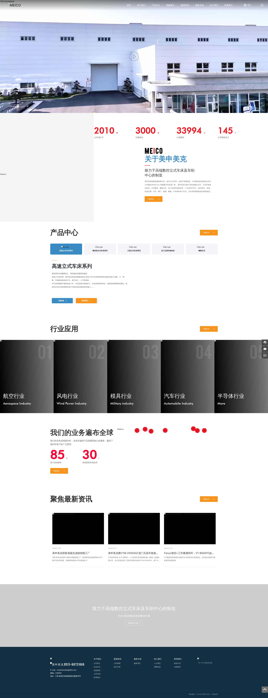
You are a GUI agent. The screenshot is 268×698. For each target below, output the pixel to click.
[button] (131, 108)
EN (249, 5)
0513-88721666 (74, 677)
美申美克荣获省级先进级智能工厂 (71, 566)
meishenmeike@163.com (66, 683)
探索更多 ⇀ (58, 75)
